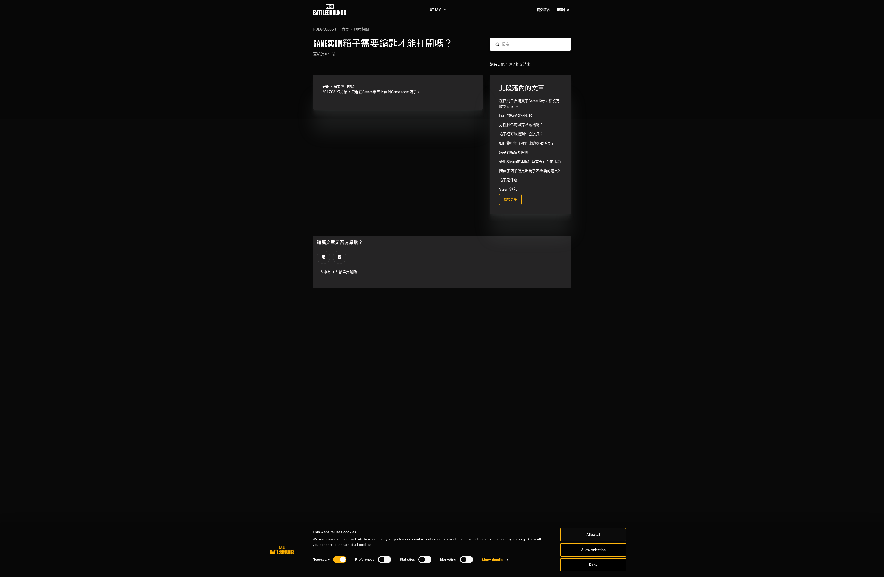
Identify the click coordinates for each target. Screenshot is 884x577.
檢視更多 (510, 199)
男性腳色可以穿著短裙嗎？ (521, 125)
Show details (492, 560)
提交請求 (543, 10)
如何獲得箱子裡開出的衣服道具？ (526, 143)
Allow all (593, 534)
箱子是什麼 (508, 180)
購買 (345, 29)
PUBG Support (324, 29)
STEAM (436, 10)
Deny (593, 565)
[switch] (384, 559)
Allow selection (593, 550)
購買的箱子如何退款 (515, 116)
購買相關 (361, 29)
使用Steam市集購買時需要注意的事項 (530, 162)
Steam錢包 (508, 189)
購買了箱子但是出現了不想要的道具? (529, 171)
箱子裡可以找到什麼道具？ (521, 134)
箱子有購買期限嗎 (514, 152)
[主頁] (329, 9)
